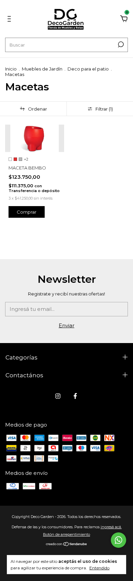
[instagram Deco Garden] (58, 396)
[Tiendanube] (66, 544)
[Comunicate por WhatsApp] (118, 540)
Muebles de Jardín (42, 69)
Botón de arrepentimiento (66, 534)
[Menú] (10, 19)
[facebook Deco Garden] (75, 396)
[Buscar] (120, 44)
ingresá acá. (111, 527)
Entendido (99, 567)
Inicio (11, 69)
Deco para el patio (88, 69)
